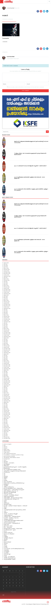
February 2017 (6, 394)
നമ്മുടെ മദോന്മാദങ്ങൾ (9, 496)
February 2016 (6, 410)
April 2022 (6, 313)
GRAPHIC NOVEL (7, 450)
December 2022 (7, 304)
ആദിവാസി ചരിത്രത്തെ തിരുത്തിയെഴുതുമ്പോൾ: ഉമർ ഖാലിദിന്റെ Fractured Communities (31, 142)
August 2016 (6, 402)
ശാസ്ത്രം (5, 546)
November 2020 (7, 333)
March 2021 (6, 328)
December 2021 (7, 319)
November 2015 (7, 414)
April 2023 (6, 299)
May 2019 (6, 358)
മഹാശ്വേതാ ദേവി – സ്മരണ (10, 529)
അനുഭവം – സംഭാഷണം (9, 462)
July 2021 (5, 323)
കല (4, 475)
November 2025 (7, 273)
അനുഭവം (6, 461)
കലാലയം (6, 476)
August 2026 (6, 262)
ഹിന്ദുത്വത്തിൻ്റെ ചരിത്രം (9, 559)
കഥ (4, 473)
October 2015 (6, 415)
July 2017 (5, 387)
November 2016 (7, 398)
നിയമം (5, 501)
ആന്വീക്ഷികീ (6, 464)
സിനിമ (5, 555)
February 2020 (7, 345)
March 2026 (6, 268)
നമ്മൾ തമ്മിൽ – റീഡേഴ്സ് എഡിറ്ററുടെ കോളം (13, 497)
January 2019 (6, 363)
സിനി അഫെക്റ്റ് (7, 554)
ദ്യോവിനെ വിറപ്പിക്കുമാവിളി (10, 492)
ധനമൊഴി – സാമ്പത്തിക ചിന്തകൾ (11, 495)
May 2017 (6, 390)
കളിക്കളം (6, 477)
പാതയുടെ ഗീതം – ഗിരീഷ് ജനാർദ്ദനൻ (12, 516)
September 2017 (7, 384)
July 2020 (5, 339)
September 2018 (7, 368)
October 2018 (6, 367)
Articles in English (7, 444)
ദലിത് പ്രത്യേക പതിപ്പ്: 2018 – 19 (11, 491)
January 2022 (6, 317)
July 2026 (5, 264)
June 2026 (6, 265)
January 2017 (6, 395)
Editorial (5, 446)
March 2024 (6, 285)
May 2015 (6, 422)
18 (6, 582)
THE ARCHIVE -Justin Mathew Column (12, 457)
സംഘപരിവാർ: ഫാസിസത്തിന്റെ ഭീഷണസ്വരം (14, 548)
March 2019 (6, 360)
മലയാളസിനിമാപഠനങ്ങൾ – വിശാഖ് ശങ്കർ (13, 528)
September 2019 (7, 352)
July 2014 (5, 433)
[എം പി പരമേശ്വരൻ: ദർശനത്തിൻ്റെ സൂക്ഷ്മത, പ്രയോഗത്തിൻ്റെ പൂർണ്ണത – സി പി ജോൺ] (4, 190)
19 (9, 582)
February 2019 (6, 362)
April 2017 (6, 391)
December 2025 (7, 272)
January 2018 (6, 379)
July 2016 (5, 403)
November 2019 (7, 350)
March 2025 (6, 278)
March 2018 (6, 376)
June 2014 (6, 434)
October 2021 (6, 320)
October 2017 (6, 383)
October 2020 (6, 335)
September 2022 (7, 308)
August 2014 (6, 431)
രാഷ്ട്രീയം (6, 536)
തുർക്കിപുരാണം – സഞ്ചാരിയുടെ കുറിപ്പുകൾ (14, 489)
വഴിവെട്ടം (6, 543)
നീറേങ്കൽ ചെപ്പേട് (7, 504)
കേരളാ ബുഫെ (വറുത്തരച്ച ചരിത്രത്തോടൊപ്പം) (14, 483)
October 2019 (6, 351)
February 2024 (6, 287)
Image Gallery (6, 452)
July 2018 (5, 371)
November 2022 (7, 305)
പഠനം (5, 511)
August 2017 (6, 386)
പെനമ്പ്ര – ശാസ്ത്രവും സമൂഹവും (11, 517)
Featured (5, 448)
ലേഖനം (5, 540)
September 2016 (7, 400)
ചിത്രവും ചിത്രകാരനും (9, 487)
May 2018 (6, 374)
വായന (5, 544)
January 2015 (6, 426)
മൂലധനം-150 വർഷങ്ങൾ (9, 533)
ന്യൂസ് (5, 507)
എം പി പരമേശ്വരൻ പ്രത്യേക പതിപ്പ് (12, 469)
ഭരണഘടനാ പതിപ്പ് (8, 525)
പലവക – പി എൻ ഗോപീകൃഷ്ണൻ (10, 513)
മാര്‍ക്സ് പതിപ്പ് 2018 (8, 532)
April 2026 (6, 266)
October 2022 (6, 307)
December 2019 (7, 348)
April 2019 (6, 359)
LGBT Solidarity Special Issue (10, 453)
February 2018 (6, 378)
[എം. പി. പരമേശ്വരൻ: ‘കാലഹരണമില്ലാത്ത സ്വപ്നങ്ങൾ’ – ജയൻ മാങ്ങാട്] (4, 166)
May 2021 (6, 325)
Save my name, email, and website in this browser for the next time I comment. (26, 87)
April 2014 (6, 435)
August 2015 (6, 418)
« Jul (3, 595)
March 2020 (6, 344)
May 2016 (6, 406)
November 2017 (7, 382)
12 (9, 579)
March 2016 (6, 409)
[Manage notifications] (48, 602)
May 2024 (6, 284)
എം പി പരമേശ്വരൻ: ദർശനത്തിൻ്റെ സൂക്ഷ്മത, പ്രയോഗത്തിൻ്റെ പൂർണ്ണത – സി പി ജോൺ (31, 190)
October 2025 (6, 274)
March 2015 (6, 425)
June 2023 (6, 296)
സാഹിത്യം (6, 552)
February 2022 (6, 316)
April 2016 (6, 407)
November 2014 (7, 427)
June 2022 (6, 311)
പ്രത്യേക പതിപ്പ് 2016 (8, 519)
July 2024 (5, 281)
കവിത (5, 479)
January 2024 (6, 288)
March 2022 (6, 315)
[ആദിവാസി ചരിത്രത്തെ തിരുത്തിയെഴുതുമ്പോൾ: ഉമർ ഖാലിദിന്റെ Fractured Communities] (4, 142)
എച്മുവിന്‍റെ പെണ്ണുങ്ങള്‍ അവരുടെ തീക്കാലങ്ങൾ (15, 470)
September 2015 (7, 417)
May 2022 (6, 312)
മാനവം (5, 531)
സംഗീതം (6, 547)
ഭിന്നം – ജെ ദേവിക (8, 527)
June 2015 (6, 421)
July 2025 (5, 277)
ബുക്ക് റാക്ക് (6, 524)
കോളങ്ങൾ (6, 484)
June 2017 (6, 388)
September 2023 (7, 293)
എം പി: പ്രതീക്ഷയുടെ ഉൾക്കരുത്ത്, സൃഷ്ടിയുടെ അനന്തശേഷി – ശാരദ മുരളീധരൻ (29, 178)
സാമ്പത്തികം (6, 551)
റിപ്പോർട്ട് (5, 539)
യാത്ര (5, 535)
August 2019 (6, 354)
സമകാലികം (6, 550)
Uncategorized (7, 458)
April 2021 (6, 327)
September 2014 (7, 430)
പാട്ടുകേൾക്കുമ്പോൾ (8, 515)
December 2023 (7, 289)
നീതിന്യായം (6, 503)
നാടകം (5, 500)
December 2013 (7, 438)
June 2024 (6, 283)
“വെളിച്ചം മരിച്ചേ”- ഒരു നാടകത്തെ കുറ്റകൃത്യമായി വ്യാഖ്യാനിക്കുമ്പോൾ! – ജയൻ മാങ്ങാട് (30, 154)
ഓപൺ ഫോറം (7, 472)
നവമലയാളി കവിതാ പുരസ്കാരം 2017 (11, 499)
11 (6, 579)
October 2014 (6, 429)
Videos (5, 460)
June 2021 (6, 324)
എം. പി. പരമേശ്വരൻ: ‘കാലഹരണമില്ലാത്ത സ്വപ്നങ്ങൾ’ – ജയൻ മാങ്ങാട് (30, 166)
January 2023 (6, 303)
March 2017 (6, 392)
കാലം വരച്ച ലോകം (8, 481)
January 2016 (6, 411)
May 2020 (6, 341)
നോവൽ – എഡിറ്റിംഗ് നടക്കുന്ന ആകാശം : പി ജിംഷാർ (15, 505)
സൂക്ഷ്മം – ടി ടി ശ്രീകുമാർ (9, 556)
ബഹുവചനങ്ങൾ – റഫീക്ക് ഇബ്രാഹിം (12, 523)
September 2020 (7, 336)
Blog (4, 445)
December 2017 (7, 380)
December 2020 (7, 332)
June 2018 (6, 372)
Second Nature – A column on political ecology (13, 454)
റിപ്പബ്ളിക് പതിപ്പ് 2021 (8, 537)
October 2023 (6, 292)
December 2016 (7, 396)
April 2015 (6, 423)
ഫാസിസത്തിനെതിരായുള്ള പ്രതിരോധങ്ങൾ (13, 520)
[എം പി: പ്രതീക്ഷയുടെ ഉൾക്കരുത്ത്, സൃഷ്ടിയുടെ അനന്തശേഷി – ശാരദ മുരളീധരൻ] (4, 178)
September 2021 (7, 321)
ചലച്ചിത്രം (6, 485)
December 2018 (7, 364)
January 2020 (6, 347)
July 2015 (5, 419)
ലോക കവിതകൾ (7, 542)
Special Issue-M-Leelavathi (9, 456)
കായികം (5, 480)
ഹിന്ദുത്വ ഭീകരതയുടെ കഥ (10, 558)
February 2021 (6, 329)
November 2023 (7, 291)
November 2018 (7, 366)
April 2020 (6, 343)
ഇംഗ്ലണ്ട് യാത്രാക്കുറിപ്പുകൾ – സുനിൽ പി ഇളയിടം (15, 466)
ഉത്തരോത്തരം (7, 468)
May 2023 (6, 297)
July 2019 (5, 355)
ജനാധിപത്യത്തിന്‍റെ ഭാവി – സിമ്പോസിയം (13, 488)
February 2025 (6, 280)
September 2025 (7, 276)
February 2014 (6, 437)
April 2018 (6, 375)
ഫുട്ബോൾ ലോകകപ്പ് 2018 (9, 521)
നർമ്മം (5, 508)
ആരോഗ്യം (6, 465)
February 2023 (6, 301)
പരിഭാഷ (5, 512)
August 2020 (6, 337)
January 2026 (6, 270)
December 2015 (7, 413)
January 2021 (6, 331)
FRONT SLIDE (6, 449)
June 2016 (6, 405)
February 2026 (7, 269)
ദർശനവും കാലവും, (8, 493)
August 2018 (6, 370)
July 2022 (5, 309)
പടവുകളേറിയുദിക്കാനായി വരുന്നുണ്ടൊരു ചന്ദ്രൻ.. (15, 509)
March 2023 (6, 300)
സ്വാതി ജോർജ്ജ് (10, 8)
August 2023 (6, 295)
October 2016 (6, 399)
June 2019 (6, 356)
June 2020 (6, 340)
